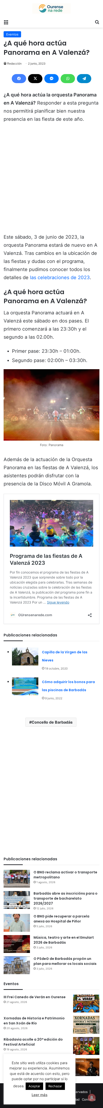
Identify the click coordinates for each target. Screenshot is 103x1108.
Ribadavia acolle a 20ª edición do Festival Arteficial (33, 1042)
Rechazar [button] (55, 1086)
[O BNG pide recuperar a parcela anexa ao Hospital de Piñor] (17, 923)
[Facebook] (19, 78)
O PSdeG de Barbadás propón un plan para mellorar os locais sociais (65, 961)
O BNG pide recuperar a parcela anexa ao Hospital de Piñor (61, 919)
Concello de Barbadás (52, 722)
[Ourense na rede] (51, 8)
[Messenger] (51, 78)
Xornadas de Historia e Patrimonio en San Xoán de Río (34, 1021)
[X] (35, 78)
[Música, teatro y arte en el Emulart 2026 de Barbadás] (17, 944)
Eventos (12, 34)
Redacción (14, 63)
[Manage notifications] (92, 1097)
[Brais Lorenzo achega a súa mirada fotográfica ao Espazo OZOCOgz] (86, 1067)
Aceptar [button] (34, 1086)
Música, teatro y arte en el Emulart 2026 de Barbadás (64, 940)
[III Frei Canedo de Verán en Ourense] (86, 1003)
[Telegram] (84, 78)
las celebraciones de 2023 (60, 277)
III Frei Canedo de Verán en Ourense (35, 997)
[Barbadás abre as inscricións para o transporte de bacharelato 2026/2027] (17, 900)
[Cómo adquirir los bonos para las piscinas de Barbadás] (25, 686)
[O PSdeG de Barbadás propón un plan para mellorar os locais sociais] (17, 965)
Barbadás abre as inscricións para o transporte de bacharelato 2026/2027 (65, 898)
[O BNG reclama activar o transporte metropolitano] (17, 879)
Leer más (39, 1095)
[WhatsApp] (68, 78)
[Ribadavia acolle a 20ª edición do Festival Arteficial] (86, 1046)
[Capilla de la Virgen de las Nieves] (25, 656)
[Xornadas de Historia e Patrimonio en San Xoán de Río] (86, 1025)
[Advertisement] (51, 180)
